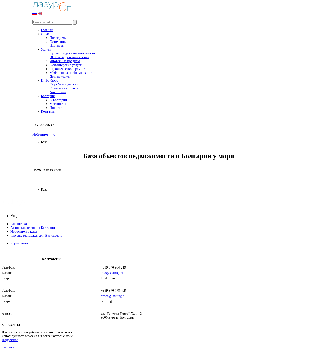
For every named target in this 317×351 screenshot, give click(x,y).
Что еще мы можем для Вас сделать (36, 235)
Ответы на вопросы (64, 88)
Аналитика (58, 92)
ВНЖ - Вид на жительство (69, 57)
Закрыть (8, 347)
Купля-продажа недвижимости (72, 53)
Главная (47, 30)
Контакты (48, 111)
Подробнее (10, 340)
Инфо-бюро (49, 80)
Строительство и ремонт (68, 69)
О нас (45, 34)
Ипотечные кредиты (65, 61)
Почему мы (58, 38)
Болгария (48, 96)
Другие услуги (60, 76)
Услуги (46, 49)
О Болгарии (58, 100)
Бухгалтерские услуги (66, 65)
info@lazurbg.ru (112, 273)
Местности (58, 104)
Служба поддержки (64, 84)
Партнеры (57, 45)
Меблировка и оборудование (71, 72)
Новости (56, 107)
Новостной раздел (23, 231)
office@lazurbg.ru (113, 296)
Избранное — (43, 134)
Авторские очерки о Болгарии (32, 227)
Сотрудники (59, 41)
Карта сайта (19, 243)
